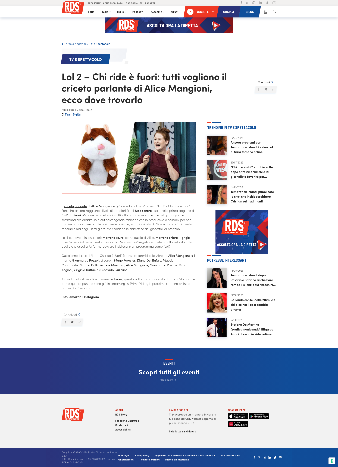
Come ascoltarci (113, 3)
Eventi (174, 11)
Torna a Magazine (75, 44)
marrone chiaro (167, 237)
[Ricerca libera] (274, 11)
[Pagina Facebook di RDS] (241, 3)
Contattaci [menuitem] (121, 425)
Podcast (137, 11)
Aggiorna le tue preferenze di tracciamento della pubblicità (185, 455)
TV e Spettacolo (99, 44)
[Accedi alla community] (265, 11)
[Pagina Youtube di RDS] (274, 3)
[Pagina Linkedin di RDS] (260, 3)
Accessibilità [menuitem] (123, 429)
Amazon (75, 297)
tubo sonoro (143, 210)
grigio (185, 237)
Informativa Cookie (230, 455)
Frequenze (94, 3)
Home (91, 11)
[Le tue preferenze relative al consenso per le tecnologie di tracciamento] (331, 460)
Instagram (91, 297)
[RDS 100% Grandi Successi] (73, 8)
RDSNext (150, 3)
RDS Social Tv (134, 3)
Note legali (124, 455)
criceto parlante (75, 206)
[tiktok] (275, 457)
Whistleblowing (125, 459)
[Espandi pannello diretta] (213, 12)
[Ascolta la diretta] (190, 12)
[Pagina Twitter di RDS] (247, 3)
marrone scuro (113, 237)
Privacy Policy (142, 455)
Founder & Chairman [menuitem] (127, 420)
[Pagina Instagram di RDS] (253, 3)
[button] (259, 89)
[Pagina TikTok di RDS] (267, 3)
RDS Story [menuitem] (121, 414)
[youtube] (280, 457)
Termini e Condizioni (149, 459)
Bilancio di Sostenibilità (177, 459)
